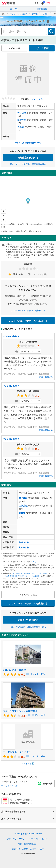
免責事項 (16, 848)
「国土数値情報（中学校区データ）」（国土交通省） (22, 576)
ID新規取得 (42, 8)
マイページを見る (28, 594)
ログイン (14, 8)
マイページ (14, 48)
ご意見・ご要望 (29, 848)
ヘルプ (41, 848)
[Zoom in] (3, 211)
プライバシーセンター (39, 838)
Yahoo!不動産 (20, 833)
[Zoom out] (3, 215)
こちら (34, 561)
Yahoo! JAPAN (35, 833)
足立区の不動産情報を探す (13, 811)
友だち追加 (48, 783)
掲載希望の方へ (31, 843)
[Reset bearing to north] (3, 220)
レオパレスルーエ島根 (14, 669)
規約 (20, 843)
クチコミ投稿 (42, 48)
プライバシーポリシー (17, 838)
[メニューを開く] (53, 3)
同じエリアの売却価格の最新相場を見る (28, 164)
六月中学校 (24, 547)
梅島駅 (20, 126)
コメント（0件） (37, 99)
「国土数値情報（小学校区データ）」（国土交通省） (30, 573)
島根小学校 (24, 542)
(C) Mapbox (5, 224)
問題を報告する (46, 376)
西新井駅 (21, 119)
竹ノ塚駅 (21, 112)
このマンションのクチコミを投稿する (28, 310)
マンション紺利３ (11, 336)
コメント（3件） (38, 673)
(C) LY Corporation (33, 224)
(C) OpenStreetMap (18, 224)
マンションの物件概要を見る (28, 142)
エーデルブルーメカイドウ (16, 752)
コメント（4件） (39, 714)
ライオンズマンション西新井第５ (20, 711)
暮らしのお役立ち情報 (11, 818)
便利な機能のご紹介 (10, 785)
